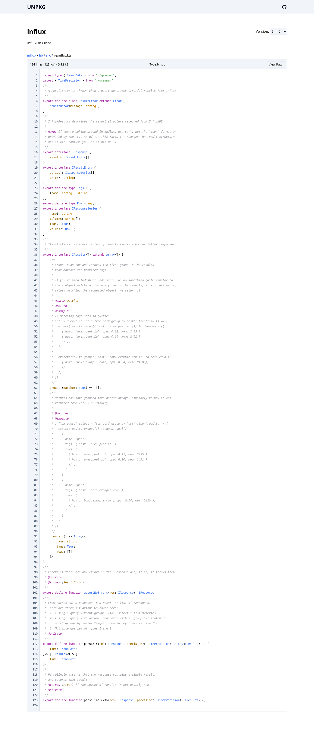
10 (36, 121)
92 (36, 541)
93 (36, 546)
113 (35, 649)
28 (36, 213)
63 (36, 393)
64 (36, 398)
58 (36, 367)
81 (36, 485)
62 (36, 387)
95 (36, 556)
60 (36, 377)
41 (36, 280)
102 (35, 592)
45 (36, 300)
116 (35, 664)
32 (36, 234)
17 (36, 157)
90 (36, 531)
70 (36, 428)
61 (36, 382)
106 (35, 613)
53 (36, 341)
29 (36, 218)
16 (36, 152)
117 (35, 669)
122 (35, 695)
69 (36, 423)
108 (35, 623)
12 (36, 131)
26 (36, 203)
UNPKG (36, 6)
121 (35, 690)
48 (36, 316)
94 (36, 551)
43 (36, 290)
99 (36, 577)
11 (36, 126)
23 (36, 188)
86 (36, 510)
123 (35, 700)
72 (36, 439)
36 (36, 254)
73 (36, 444)
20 (36, 172)
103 (35, 597)
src (48, 55)
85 (36, 505)
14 (36, 142)
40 (36, 275)
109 (35, 628)
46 (36, 305)
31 (36, 229)
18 (36, 162)
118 (35, 674)
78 (36, 469)
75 (36, 454)
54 (36, 346)
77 (36, 464)
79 (36, 475)
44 (36, 295)
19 (36, 167)
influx (31, 55)
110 (35, 633)
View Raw (275, 64)
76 (36, 459)
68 (36, 418)
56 (36, 357)
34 (36, 244)
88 (36, 521)
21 (36, 177)
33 (36, 239)
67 (36, 413)
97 (36, 567)
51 (36, 331)
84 (36, 500)
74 (36, 449)
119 (35, 679)
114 (35, 654)
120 (35, 684)
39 (36, 270)
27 (36, 208)
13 (36, 136)
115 (35, 659)
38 (36, 265)
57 (36, 362)
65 (36, 403)
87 (36, 515)
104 (35, 603)
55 (36, 352)
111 (35, 638)
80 (36, 480)
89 (36, 526)
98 (36, 572)
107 (35, 618)
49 (36, 321)
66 (36, 408)
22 (36, 183)
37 (36, 259)
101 (35, 587)
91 (36, 536)
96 (36, 562)
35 (36, 249)
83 (36, 495)
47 (36, 311)
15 (36, 147)
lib (41, 55)
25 (36, 198)
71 (36, 434)
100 (35, 582)
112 (35, 644)
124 (35, 705)
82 (36, 490)
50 (36, 326)
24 (36, 193)
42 (36, 285)
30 (36, 224)
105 (35, 608)
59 (36, 372)
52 (36, 336)
